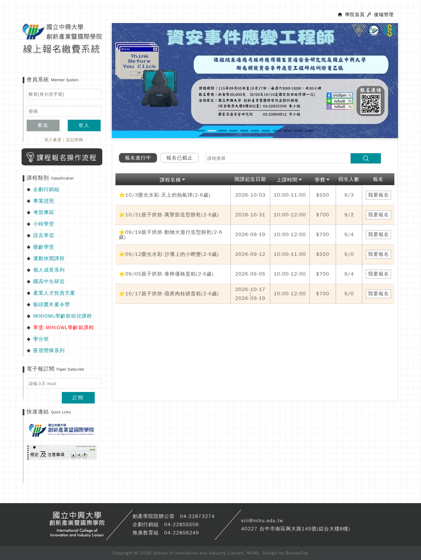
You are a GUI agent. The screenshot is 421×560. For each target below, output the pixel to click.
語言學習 (43, 235)
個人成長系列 (49, 270)
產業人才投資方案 (54, 293)
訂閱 (78, 398)
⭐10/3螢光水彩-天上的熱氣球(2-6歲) (164, 195)
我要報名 (378, 195)
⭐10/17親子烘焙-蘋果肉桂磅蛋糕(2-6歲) (169, 294)
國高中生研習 (49, 281)
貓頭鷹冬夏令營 (51, 304)
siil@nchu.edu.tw (262, 520)
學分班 (41, 339)
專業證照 (43, 201)
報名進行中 (138, 158)
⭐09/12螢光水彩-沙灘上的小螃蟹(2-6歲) (169, 254)
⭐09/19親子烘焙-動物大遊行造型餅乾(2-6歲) (170, 234)
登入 (84, 125)
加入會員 (53, 139)
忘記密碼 (74, 139)
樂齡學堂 (43, 247)
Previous (102, 86)
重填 (43, 125)
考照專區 (43, 212)
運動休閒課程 (49, 258)
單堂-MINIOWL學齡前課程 (63, 327)
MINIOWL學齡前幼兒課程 (62, 316)
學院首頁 (355, 14)
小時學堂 (43, 224)
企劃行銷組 (46, 189)
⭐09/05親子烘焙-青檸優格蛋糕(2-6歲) (166, 274)
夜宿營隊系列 (49, 350)
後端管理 (384, 14)
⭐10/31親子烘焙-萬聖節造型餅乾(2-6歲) (169, 215)
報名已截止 (179, 158)
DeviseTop (296, 553)
